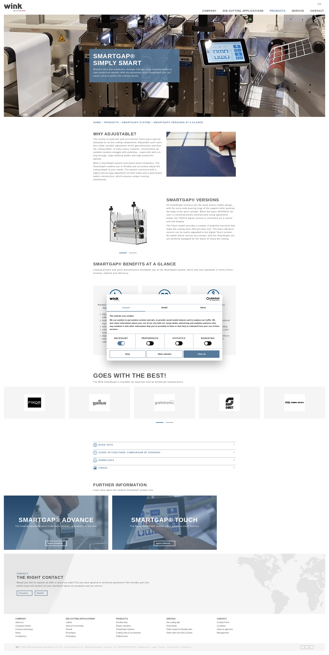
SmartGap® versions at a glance (178, 122)
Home (97, 122)
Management (223, 633)
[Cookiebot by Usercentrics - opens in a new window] (208, 299)
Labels (69, 622)
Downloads (171, 626)
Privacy (161, 647)
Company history (23, 626)
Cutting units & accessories (128, 633)
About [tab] (203, 307)
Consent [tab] (126, 307)
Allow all (201, 354)
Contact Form (223, 622)
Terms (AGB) (173, 647)
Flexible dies (122, 622)
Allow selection (164, 354)
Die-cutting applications (243, 10)
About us (19, 622)
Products (278, 10)
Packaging (71, 636)
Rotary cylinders (123, 626)
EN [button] (320, 4)
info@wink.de (144, 647)
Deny (127, 354)
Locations (221, 626)
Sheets (69, 629)
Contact (317, 10)
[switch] (150, 343)
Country (23, 593)
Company (209, 10)
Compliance (20, 636)
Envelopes (71, 633)
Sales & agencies (225, 629)
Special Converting (74, 626)
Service (298, 10)
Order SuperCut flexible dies (179, 629)
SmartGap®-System (125, 629)
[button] (159, 422)
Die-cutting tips (173, 622)
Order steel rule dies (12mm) (179, 633)
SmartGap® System (136, 122)
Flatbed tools (122, 636)
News (18, 633)
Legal (154, 647)
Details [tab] (164, 307)
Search (40, 593)
